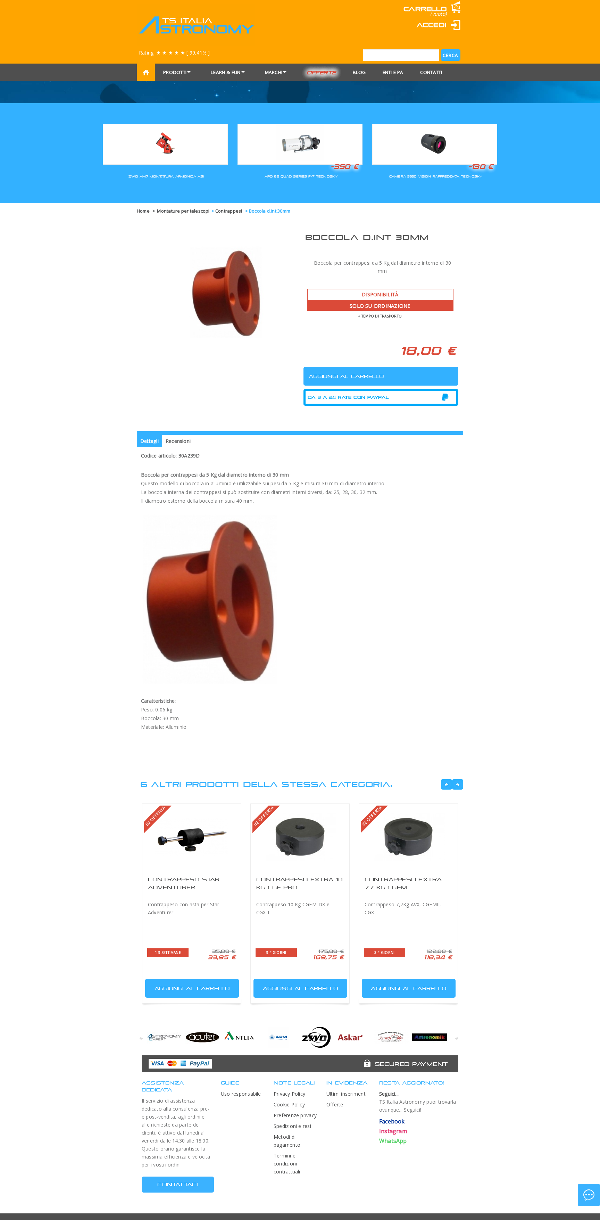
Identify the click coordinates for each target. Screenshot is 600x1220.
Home (143, 211)
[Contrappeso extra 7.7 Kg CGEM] (408, 837)
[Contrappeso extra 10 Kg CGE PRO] (300, 837)
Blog (359, 72)
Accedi (432, 24)
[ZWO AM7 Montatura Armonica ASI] (165, 143)
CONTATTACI (177, 1184)
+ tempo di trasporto (380, 316)
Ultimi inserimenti (346, 1093)
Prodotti (174, 72)
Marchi (273, 72)
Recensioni (178, 441)
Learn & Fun (226, 72)
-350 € (344, 166)
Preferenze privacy (295, 1115)
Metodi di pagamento (287, 1141)
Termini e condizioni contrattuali (287, 1163)
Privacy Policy (289, 1093)
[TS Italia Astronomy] (196, 25)
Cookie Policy (289, 1104)
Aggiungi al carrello (192, 988)
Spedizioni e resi (292, 1126)
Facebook (392, 1121)
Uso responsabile (241, 1093)
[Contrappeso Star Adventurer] (191, 837)
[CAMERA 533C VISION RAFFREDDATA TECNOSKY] (435, 143)
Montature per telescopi (183, 211)
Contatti (431, 72)
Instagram (393, 1131)
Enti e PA (393, 72)
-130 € (480, 166)
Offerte (321, 72)
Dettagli (149, 441)
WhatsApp (393, 1141)
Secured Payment (411, 1064)
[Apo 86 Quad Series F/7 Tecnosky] (300, 143)
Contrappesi (229, 211)
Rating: (174, 52)
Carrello (425, 9)
